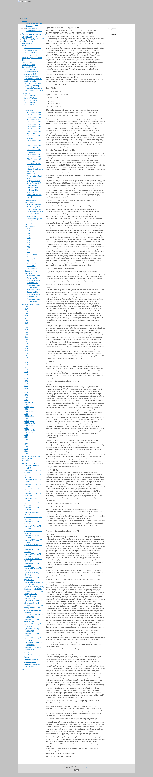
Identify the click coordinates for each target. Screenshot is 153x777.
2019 (26, 437)
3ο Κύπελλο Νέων (30, 100)
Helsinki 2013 (31, 221)
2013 (28, 261)
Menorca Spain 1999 (34, 205)
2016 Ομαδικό (29, 425)
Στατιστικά (25, 652)
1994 (26, 365)
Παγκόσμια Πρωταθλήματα (33, 169)
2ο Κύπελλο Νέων (30, 98)
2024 (26, 449)
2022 (26, 444)
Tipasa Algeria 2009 (34, 216)
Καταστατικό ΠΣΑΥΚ (33, 26)
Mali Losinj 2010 (32, 190)
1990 (26, 358)
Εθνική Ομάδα (27, 37)
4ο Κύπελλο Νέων (30, 103)
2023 (26, 446)
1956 (26, 307)
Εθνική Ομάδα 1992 (34, 154)
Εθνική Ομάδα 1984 (34, 122)
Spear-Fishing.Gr (83, 767)
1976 (26, 339)
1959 (26, 314)
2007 (28, 242)
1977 (26, 342)
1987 (26, 355)
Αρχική (24, 18)
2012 (28, 256)
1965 (26, 321)
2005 (28, 238)
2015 (26, 418)
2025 (26, 451)
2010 (28, 249)
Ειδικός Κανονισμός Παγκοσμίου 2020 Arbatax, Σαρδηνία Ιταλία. (33, 78)
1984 (26, 351)
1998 (26, 369)
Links (24, 42)
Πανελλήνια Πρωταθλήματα (31, 304)
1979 (26, 346)
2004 (28, 235)
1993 (26, 362)
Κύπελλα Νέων (27, 93)
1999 (26, 372)
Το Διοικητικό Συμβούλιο (34, 31)
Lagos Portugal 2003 (34, 209)
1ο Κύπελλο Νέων (30, 95)
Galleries (25, 108)
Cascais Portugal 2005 (35, 211)
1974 (26, 334)
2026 (26, 453)
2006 (28, 240)
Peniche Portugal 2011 (35, 219)
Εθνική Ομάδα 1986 (34, 126)
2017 (26, 428)
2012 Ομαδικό (32, 259)
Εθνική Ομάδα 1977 (34, 120)
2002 (28, 231)
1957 (26, 309)
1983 (26, 348)
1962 (26, 318)
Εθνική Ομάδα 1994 (34, 157)
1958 (26, 311)
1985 (26, 353)
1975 (26, 337)
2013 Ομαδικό (32, 263)
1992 (26, 360)
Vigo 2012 (30, 192)
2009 (28, 247)
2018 (26, 435)
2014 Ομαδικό (32, 268)
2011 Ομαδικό (32, 254)
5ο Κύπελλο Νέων (30, 69)
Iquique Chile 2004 (33, 181)
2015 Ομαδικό (29, 421)
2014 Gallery (31, 266)
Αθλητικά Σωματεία (28, 39)
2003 (28, 233)
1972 (26, 330)
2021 (26, 442)
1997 (26, 367)
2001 (28, 228)
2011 (28, 252)
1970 (26, 328)
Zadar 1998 (31, 171)
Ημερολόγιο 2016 (27, 43)
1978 (26, 344)
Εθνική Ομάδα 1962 (34, 117)
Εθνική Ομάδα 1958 (34, 112)
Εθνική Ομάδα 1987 (34, 129)
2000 (26, 374)
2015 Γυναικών (29, 423)
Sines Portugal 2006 (34, 183)
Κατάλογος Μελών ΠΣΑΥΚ (33, 50)
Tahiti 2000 (31, 174)
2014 (26, 414)
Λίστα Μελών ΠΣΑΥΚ (33, 28)
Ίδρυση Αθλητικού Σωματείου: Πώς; (34, 34)
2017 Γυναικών (29, 430)
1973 (26, 332)
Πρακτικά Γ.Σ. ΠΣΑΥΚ (29, 463)
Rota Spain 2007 (33, 214)
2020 (26, 439)
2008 (28, 245)
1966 (26, 323)
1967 (26, 325)
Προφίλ (24, 21)
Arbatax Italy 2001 (33, 207)
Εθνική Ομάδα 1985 (34, 124)
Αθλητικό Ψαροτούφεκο (34, 24)
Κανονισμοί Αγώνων (29, 67)
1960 (26, 316)
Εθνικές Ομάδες (30, 110)
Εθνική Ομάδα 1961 (34, 115)
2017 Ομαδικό (29, 432)
